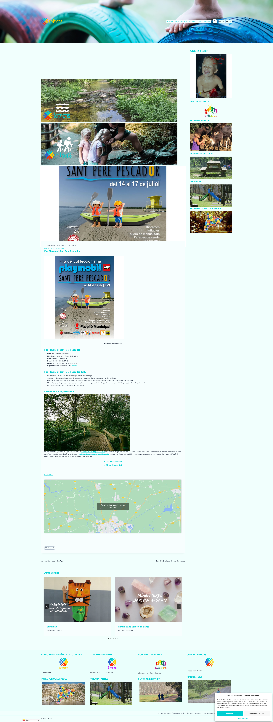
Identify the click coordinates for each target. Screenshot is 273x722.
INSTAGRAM (48, 475)
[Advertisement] (113, 63)
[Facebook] (220, 21)
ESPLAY (74, 365)
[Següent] (179, 606)
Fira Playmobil (49, 548)
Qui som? (190, 713)
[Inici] (45, 245)
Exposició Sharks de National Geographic (170, 559)
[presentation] (77, 599)
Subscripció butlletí (178, 713)
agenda (170, 21)
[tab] (108, 638)
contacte (207, 21)
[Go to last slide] (47, 606)
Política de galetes (242, 718)
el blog (160, 713)
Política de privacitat (210, 713)
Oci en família (59, 248)
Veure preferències (256, 713)
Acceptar (229, 713)
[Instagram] (227, 21)
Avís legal (198, 713)
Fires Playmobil (49, 248)
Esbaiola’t (52, 626)
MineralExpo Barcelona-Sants (133, 626)
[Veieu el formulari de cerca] (215, 21)
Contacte (167, 713)
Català (27, 720)
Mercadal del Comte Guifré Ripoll (52, 559)
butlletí (199, 21)
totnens (51, 630)
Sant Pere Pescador (113, 461)
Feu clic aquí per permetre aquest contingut (113, 506)
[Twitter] (223, 21)
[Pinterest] (230, 21)
